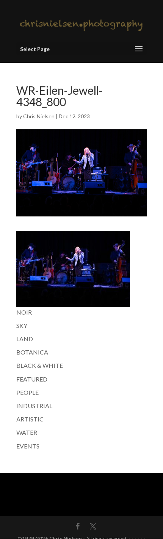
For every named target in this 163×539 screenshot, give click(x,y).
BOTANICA (32, 352)
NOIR (24, 312)
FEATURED (31, 379)
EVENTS (27, 446)
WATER (26, 432)
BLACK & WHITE (39, 365)
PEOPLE (27, 392)
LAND (24, 338)
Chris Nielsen (39, 116)
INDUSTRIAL (34, 405)
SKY (21, 325)
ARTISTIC (30, 419)
